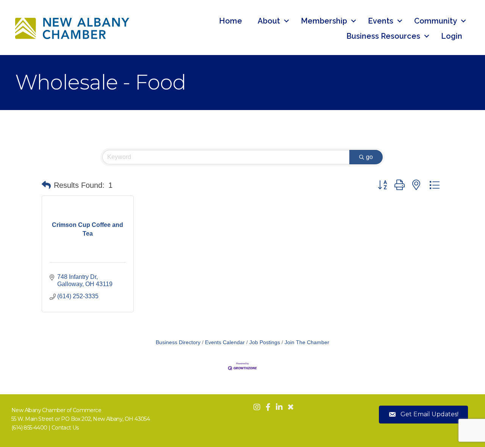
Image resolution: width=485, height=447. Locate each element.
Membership (324, 20)
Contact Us (65, 427)
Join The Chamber (307, 342)
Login (451, 36)
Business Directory (178, 342)
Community (435, 20)
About (269, 20)
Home (230, 20)
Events (380, 20)
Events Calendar (225, 342)
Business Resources (383, 36)
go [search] (369, 157)
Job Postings (264, 342)
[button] (46, 185)
